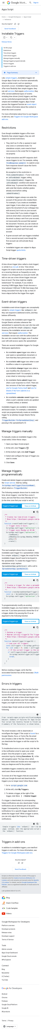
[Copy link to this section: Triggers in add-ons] (27, 842)
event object (31, 104)
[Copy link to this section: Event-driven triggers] (29, 302)
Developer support (8, 936)
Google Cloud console (9, 956)
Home (4, 17)
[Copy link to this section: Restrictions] (18, 128)
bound (33, 733)
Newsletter (5, 973)
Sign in (35, 3)
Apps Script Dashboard (10, 953)
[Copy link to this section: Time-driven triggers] (28, 259)
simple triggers (11, 78)
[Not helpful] (18, 24)
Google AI (5, 1008)
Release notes (7, 932)
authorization (29, 91)
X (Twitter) (5, 976)
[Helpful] (15, 24)
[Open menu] (3, 2)
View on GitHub (30, 506)
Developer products (8, 929)
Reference (8, 19)
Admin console (7, 949)
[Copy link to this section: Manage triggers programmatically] (24, 474)
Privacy (10, 1021)
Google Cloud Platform (9, 1004)
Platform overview (8, 925)
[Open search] (30, 2)
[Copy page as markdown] (11, 37)
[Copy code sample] (37, 512)
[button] (20, 72)
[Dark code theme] (34, 512)
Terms (4, 1021)
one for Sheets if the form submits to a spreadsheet (21, 390)
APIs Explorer (6, 960)
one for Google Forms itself (16, 388)
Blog (3, 969)
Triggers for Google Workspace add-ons (17, 853)
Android (4, 994)
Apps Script (7, 9)
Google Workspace (14, 17)
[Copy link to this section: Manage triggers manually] (34, 431)
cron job (15, 267)
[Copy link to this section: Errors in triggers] (24, 684)
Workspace (23, 2)
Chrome (4, 997)
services (11, 91)
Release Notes (7, 42)
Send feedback (10, 29)
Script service (10, 483)
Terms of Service (8, 939)
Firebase (5, 1001)
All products (6, 1011)
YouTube (5, 980)
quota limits (21, 250)
